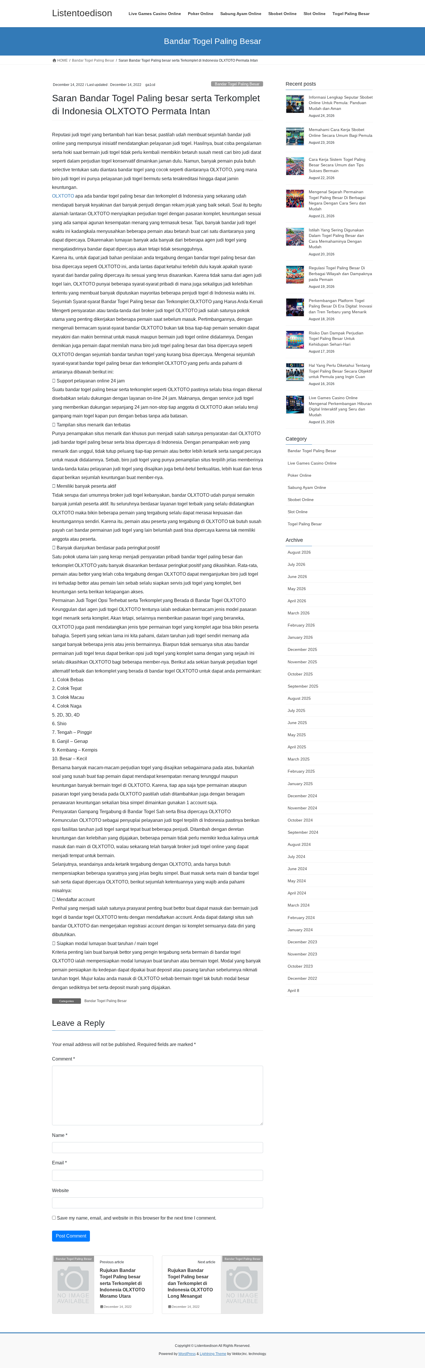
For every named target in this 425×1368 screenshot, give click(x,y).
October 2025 (300, 674)
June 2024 (297, 868)
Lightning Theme (213, 1354)
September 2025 (303, 686)
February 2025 (301, 771)
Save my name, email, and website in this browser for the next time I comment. (136, 1218)
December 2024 (302, 795)
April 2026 (297, 601)
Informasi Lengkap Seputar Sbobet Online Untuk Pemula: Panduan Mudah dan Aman (341, 103)
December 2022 (302, 978)
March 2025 (299, 759)
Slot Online (298, 511)
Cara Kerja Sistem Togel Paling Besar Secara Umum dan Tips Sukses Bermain (337, 165)
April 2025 (297, 747)
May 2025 (297, 734)
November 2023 (302, 954)
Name (59, 1135)
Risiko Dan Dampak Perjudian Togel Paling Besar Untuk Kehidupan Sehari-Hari (336, 339)
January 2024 (300, 929)
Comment (63, 1058)
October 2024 (300, 820)
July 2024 (296, 856)
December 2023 (302, 942)
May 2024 (297, 881)
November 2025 (302, 662)
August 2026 (299, 552)
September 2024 (303, 832)
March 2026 (299, 613)
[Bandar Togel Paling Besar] (73, 1268)
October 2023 (300, 966)
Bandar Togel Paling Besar (237, 84)
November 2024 (302, 808)
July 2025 (296, 710)
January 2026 (300, 637)
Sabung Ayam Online (307, 487)
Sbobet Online (301, 499)
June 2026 (297, 576)
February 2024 (301, 917)
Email (59, 1162)
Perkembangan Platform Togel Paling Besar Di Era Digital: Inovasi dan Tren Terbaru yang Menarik (340, 306)
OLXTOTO (63, 196)
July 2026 (296, 564)
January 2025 (300, 783)
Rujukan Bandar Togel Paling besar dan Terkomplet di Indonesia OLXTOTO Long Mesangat (190, 1283)
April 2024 (297, 893)
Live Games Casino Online (312, 463)
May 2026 (297, 588)
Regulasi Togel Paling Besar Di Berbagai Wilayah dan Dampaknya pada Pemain (340, 273)
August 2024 (299, 844)
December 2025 (302, 649)
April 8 (293, 990)
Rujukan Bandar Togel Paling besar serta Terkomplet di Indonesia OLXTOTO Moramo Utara (122, 1283)
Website (60, 1190)
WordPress (187, 1354)
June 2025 (297, 722)
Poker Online (299, 475)
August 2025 (299, 698)
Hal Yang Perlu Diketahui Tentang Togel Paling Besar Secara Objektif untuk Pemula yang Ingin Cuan (340, 371)
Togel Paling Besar (305, 524)
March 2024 (299, 905)
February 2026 (301, 625)
